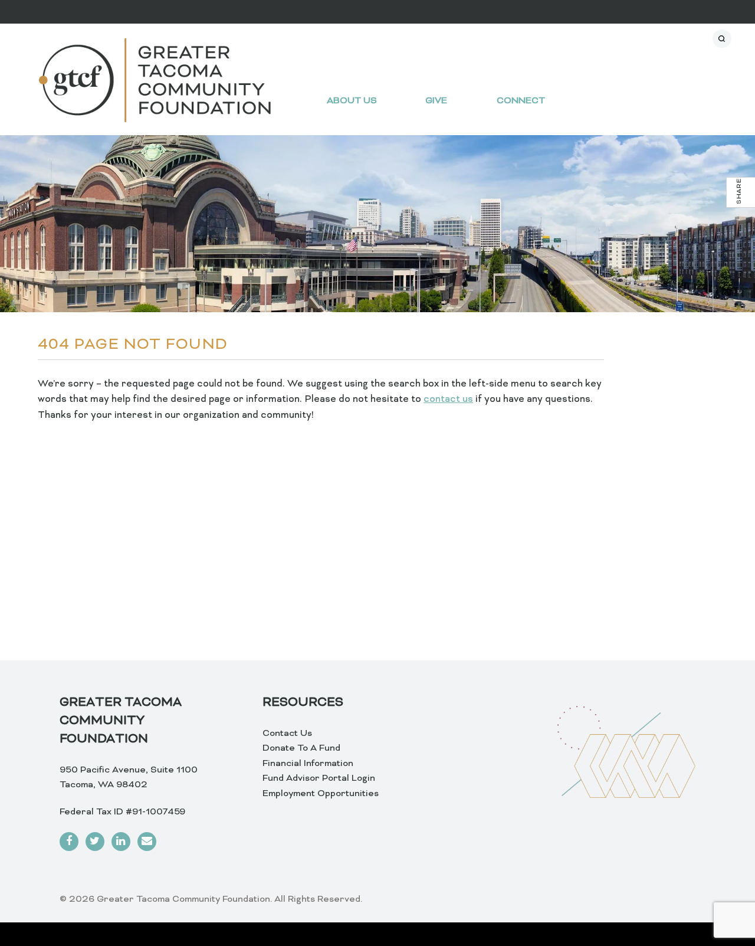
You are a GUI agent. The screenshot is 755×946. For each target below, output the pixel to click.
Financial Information (307, 764)
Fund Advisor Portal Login (318, 778)
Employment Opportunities (320, 794)
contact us (448, 399)
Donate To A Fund (301, 748)
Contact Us (287, 733)
